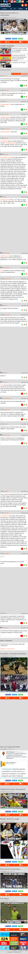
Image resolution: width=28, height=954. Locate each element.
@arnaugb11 (6, 104)
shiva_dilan (6, 114)
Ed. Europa (14, 950)
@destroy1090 (7, 157)
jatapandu (5, 491)
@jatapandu (6, 117)
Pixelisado (4, 871)
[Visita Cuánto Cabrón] (14, 943)
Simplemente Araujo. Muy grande (12, 789)
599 (8, 929)
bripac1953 (6, 90)
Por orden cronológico (16, 74)
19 (22, 815)
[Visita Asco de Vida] (23, 934)
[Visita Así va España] (4, 939)
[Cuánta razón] (4, 1)
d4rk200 (5, 382)
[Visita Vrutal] (23, 943)
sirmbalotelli (4, 17)
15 (22, 698)
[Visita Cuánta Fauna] (14, 939)
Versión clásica (17, 952)
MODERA (20, 8)
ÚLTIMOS (4, 8)
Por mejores (24, 74)
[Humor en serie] (20, 1)
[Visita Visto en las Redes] (23, 939)
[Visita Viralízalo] (4, 934)
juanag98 (4, 749)
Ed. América (21, 950)
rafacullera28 (7, 253)
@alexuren (6, 516)
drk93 (5, 196)
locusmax (6, 154)
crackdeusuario (6, 435)
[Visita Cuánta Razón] (14, 934)
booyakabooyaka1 (7, 398)
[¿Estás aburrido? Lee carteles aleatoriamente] (14, 8)
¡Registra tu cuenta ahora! (7, 649)
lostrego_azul (4, 656)
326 (8, 865)
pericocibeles (6, 553)
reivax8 (5, 305)
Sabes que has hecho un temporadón (9, 14)
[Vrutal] (15, 1)
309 (8, 42)
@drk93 (5, 141)
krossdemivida (7, 314)
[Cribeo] (17, 1)
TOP (11, 8)
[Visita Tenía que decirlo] (4, 943)
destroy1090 (6, 267)
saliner (5, 101)
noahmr (5, 372)
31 (22, 929)
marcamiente (7, 128)
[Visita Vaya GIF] (4, 947)
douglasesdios (6, 409)
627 (8, 894)
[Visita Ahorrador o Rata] (14, 947)
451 (8, 698)
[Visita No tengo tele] (23, 947)
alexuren (5, 75)
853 (8, 815)
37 (22, 894)
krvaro (3, 791)
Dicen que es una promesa (10, 869)
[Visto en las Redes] (7, 1)
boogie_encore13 (7, 278)
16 (22, 865)
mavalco (5, 613)
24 (22, 42)
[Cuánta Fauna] (23, 1)
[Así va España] (9, 1)
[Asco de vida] (1, 1)
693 (8, 784)
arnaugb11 (5, 627)
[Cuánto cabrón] (12, 1)
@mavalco (6, 256)
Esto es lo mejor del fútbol (10, 747)
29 (22, 784)
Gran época (4, 898)
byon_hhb (6, 138)
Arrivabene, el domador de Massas (13, 653)
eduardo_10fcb (5, 901)
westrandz (5, 424)
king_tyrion (6, 513)
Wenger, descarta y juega (9, 819)
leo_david (4, 821)
